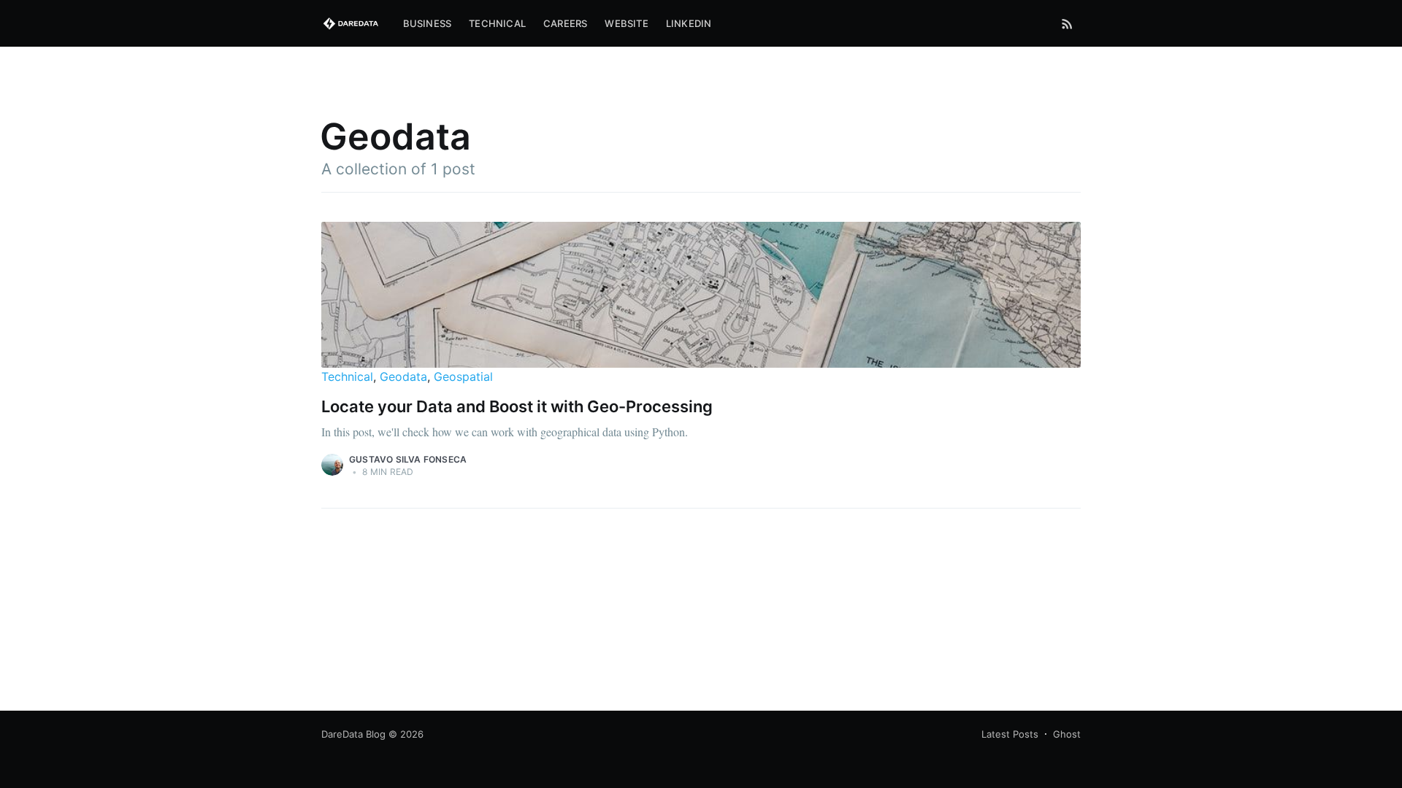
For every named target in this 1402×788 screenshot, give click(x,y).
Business (427, 23)
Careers (565, 23)
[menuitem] (427, 23)
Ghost (1067, 734)
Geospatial (463, 376)
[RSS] (1067, 23)
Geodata (403, 376)
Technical (497, 23)
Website (626, 23)
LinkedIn (689, 23)
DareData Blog (353, 734)
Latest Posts (1009, 734)
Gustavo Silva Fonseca (408, 459)
